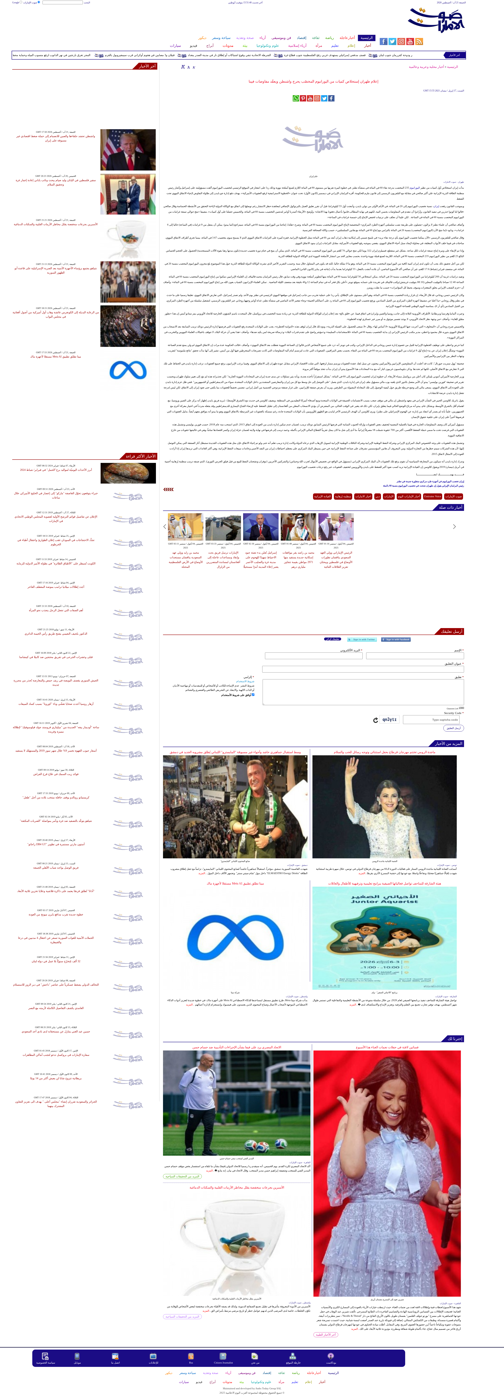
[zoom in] (183, 67)
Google (15, 2)
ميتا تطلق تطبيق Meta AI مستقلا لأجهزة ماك (235, 883)
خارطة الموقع (293, 1362)
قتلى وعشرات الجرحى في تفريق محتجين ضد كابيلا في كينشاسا (56, 657)
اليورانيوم (415, 187)
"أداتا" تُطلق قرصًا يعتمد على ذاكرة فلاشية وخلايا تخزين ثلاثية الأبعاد (55, 891)
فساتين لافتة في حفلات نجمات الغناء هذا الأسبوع (387, 1047)
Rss (191, 1362)
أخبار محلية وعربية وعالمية (426, 66)
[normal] (188, 67)
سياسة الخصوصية (45, 1362)
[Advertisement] (193, 17)
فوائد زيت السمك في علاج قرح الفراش (56, 774)
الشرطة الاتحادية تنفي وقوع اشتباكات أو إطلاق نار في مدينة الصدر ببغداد (308, 55)
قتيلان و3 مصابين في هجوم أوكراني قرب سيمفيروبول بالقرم (218, 55)
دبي (377, 496)
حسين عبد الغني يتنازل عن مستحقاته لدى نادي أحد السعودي (56, 1031)
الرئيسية (452, 66)
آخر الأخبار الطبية (326, 1334)
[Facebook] (396, 641)
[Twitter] (362, 641)
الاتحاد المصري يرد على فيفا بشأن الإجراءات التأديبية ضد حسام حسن (236, 1047)
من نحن (255, 1362)
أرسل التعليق (454, 728)
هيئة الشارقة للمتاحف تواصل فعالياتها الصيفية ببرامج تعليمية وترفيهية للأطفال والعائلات (384, 883)
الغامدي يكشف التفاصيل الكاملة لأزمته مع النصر (56, 1008)
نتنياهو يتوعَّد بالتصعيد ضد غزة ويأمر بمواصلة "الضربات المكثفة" (56, 820)
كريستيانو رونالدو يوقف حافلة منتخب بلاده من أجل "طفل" (55, 797)
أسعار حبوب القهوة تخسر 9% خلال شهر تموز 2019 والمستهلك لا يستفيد (56, 750)
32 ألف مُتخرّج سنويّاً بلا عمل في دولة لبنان (56, 961)
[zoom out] (194, 67)
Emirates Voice (432, 496)
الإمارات (389, 496)
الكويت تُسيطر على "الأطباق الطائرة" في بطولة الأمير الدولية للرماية (56, 563)
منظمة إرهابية (343, 496)
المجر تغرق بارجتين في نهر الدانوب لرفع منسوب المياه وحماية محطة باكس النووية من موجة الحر (113, 55)
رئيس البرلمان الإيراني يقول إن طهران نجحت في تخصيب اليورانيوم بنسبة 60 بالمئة (423, 485)
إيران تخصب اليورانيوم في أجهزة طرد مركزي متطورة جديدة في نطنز (430, 481)
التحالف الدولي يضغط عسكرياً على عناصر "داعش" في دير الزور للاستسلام (56, 984)
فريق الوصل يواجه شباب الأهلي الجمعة (56, 867)
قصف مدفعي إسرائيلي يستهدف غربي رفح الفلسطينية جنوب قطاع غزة (403, 55)
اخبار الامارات (363, 496)
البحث (87, 2)
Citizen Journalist (223, 1362)
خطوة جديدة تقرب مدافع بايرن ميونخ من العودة (56, 914)
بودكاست (331, 1362)
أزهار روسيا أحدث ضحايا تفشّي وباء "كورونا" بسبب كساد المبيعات (56, 703)
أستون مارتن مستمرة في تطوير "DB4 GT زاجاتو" (56, 844)
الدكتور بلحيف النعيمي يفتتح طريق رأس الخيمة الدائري (56, 633)
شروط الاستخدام (245, 681)
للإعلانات (153, 1362)
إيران (437, 206)
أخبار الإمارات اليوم (409, 496)
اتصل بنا (115, 1362)
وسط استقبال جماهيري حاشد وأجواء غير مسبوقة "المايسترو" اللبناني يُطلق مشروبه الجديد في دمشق (235, 752)
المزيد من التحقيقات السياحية (182, 1176)
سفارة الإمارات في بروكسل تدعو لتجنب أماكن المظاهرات (56, 1054)
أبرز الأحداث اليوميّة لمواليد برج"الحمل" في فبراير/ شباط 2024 (56, 469)
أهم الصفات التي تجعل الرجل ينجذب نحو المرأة (56, 610)
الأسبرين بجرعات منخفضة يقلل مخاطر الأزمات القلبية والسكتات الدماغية (237, 1187)
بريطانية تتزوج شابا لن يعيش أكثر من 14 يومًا (56, 1078)
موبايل (78, 1362)
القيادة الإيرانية (322, 496)
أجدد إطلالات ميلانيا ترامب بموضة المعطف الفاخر (56, 586)
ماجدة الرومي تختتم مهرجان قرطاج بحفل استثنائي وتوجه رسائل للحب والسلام (384, 752)
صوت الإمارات (30, 2)
